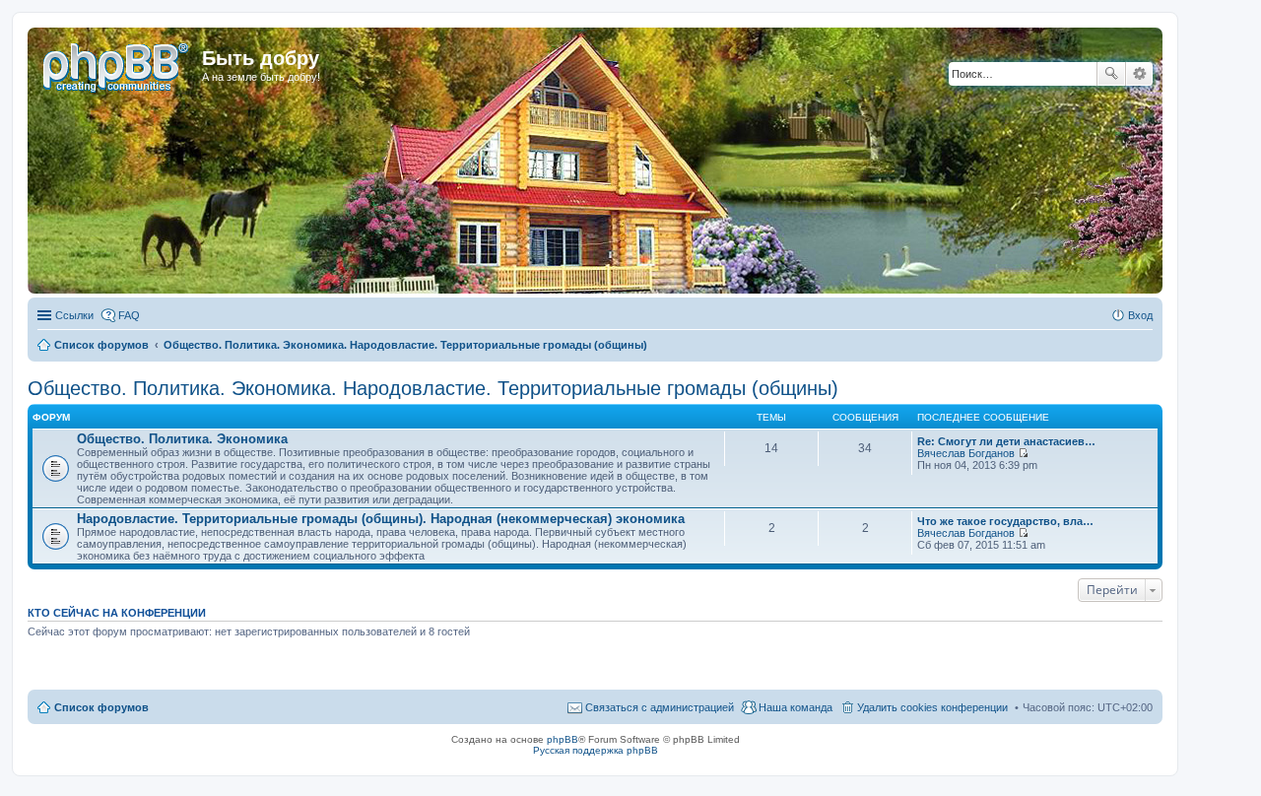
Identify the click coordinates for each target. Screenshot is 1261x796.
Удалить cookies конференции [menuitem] (932, 707)
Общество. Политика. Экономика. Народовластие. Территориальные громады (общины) (433, 388)
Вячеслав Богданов (966, 453)
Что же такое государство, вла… (1005, 521)
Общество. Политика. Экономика (182, 438)
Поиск (1111, 74)
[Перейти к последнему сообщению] (1023, 453)
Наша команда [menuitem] (795, 707)
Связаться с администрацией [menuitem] (659, 707)
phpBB (562, 739)
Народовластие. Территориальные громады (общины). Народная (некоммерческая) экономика (381, 518)
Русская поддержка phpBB (595, 750)
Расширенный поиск (1139, 74)
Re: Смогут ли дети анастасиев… (1006, 441)
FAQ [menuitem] (129, 315)
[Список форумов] (117, 64)
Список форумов (101, 707)
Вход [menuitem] (1140, 315)
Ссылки (74, 315)
